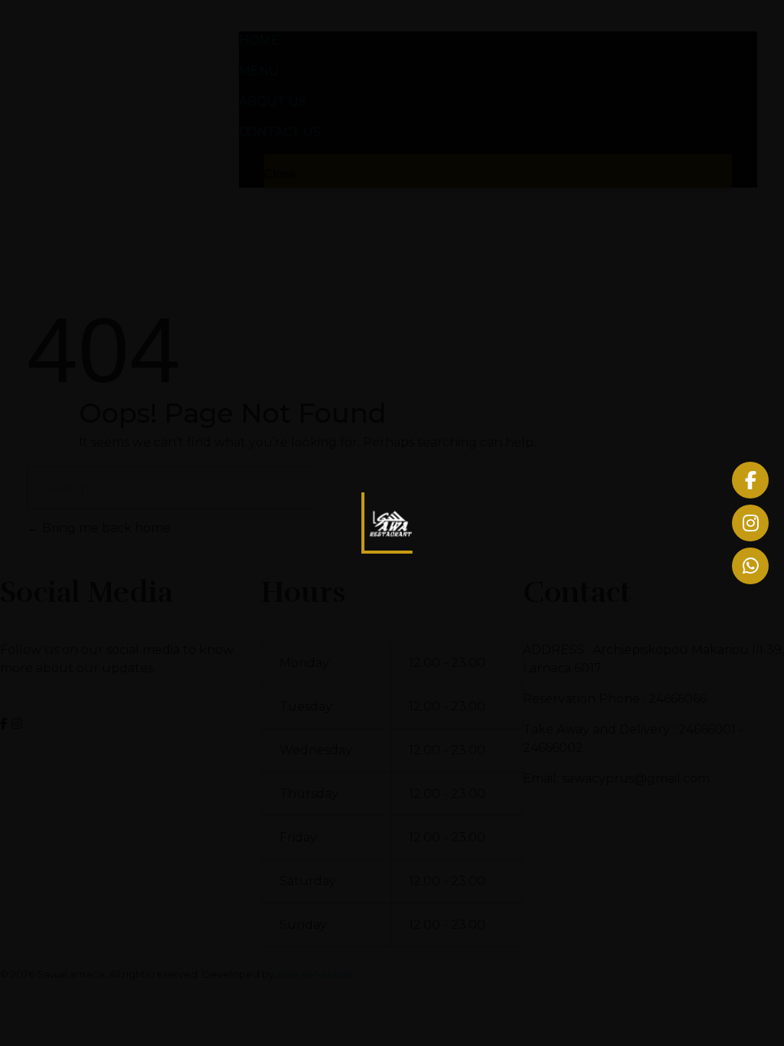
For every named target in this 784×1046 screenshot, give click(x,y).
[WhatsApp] (750, 566)
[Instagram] (750, 523)
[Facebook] (750, 480)
